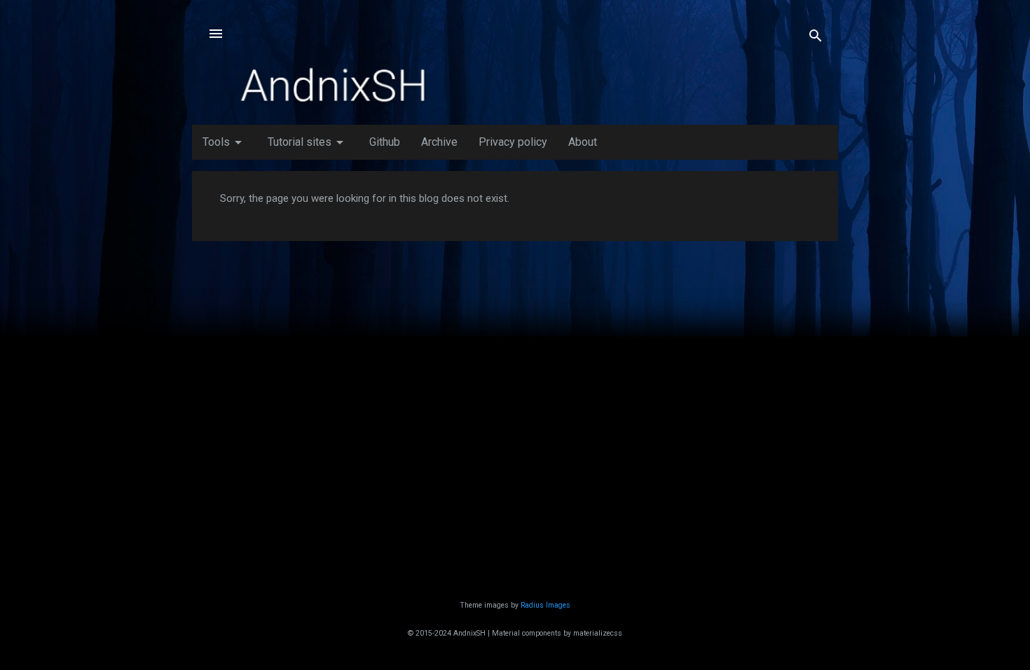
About (582, 142)
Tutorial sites (308, 142)
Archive (439, 142)
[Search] (815, 38)
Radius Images (545, 605)
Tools (224, 142)
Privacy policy (513, 142)
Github (384, 142)
